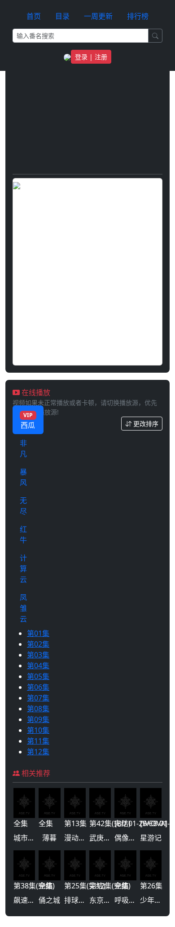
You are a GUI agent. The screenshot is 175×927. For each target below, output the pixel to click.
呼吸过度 (128, 900)
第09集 (38, 719)
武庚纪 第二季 (111, 838)
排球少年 (78, 900)
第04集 (38, 665)
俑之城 (49, 900)
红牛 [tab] (23, 534)
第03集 (38, 655)
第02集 (38, 644)
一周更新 (98, 16)
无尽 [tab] (23, 506)
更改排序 (144, 423)
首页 (33, 16)
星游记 (151, 838)
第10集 (38, 730)
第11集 (38, 741)
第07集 (38, 698)
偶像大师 (128, 838)
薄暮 (49, 838)
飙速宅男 (27, 900)
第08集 (38, 709)
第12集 (38, 752)
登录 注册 (91, 56)
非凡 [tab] (23, 448)
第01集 (38, 633)
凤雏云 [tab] (23, 608)
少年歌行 (154, 900)
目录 (62, 16)
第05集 (38, 676)
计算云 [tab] (23, 568)
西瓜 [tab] (28, 420)
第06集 (38, 687)
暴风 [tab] (23, 477)
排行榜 (138, 16)
